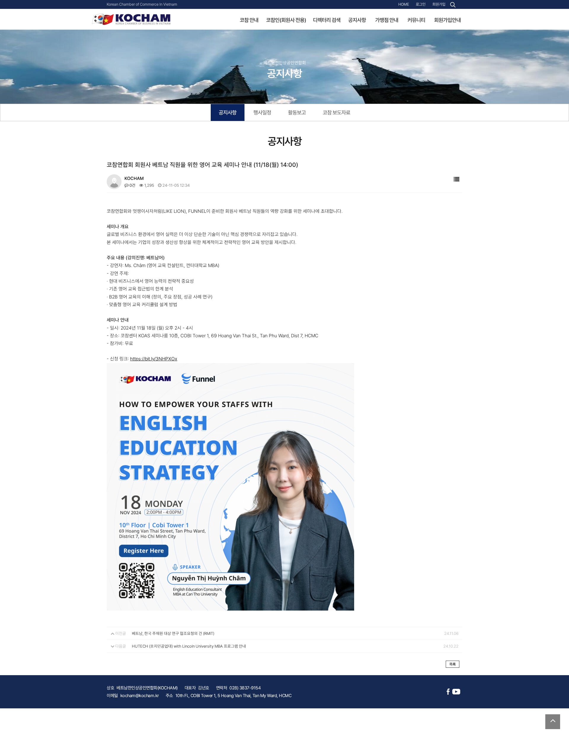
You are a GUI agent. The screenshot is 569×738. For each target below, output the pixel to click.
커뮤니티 (416, 20)
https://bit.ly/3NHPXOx (153, 359)
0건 (132, 185)
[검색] (452, 4)
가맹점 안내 (386, 20)
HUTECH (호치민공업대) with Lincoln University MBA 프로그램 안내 (189, 646)
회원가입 (438, 4)
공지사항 (357, 20)
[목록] (456, 179)
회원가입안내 (447, 20)
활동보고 (297, 112)
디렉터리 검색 (327, 20)
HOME (403, 4)
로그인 (421, 4)
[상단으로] (552, 721)
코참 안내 (249, 20)
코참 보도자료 (336, 112)
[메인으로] (131, 19)
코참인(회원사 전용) (286, 20)
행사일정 (262, 112)
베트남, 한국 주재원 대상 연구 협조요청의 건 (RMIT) (173, 633)
